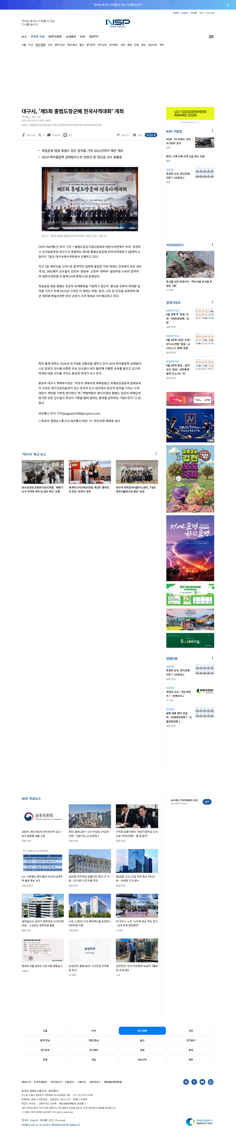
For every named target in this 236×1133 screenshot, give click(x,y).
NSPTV (93, 36)
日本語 (194, 12)
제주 (191, 1059)
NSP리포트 (55, 36)
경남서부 (142, 1059)
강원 (142, 1050)
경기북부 (93, 1050)
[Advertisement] (118, 76)
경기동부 (190, 1040)
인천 (191, 1030)
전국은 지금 (37, 36)
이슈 (82, 36)
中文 (201, 12)
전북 (45, 1059)
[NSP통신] (118, 23)
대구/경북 (142, 1030)
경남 (94, 1059)
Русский (210, 12)
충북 (191, 1050)
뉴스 (24, 36)
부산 (94, 1030)
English (185, 12)
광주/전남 (45, 1040)
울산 (142, 1040)
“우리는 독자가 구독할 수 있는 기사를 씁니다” (118, 5)
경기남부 (45, 1050)
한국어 (176, 12)
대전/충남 (94, 1040)
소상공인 (71, 36)
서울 (45, 1030)
